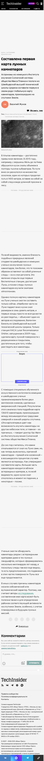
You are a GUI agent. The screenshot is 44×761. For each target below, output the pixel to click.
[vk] (7, 685)
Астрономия (11, 52)
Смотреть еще (22, 381)
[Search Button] (37, 3)
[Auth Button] (41, 3)
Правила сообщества (9, 694)
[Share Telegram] (27, 758)
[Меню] (2, 3)
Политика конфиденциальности (14, 697)
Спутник (21, 117)
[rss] (2, 685)
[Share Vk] (5, 758)
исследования (25, 593)
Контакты (5, 699)
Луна (34, 114)
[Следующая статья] (22, 670)
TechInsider (14, 3)
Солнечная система (11, 117)
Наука (3, 52)
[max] (22, 685)
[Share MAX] (16, 758)
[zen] (17, 685)
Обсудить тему (36, 110)
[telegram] (12, 685)
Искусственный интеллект (13, 114)
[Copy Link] (38, 758)
